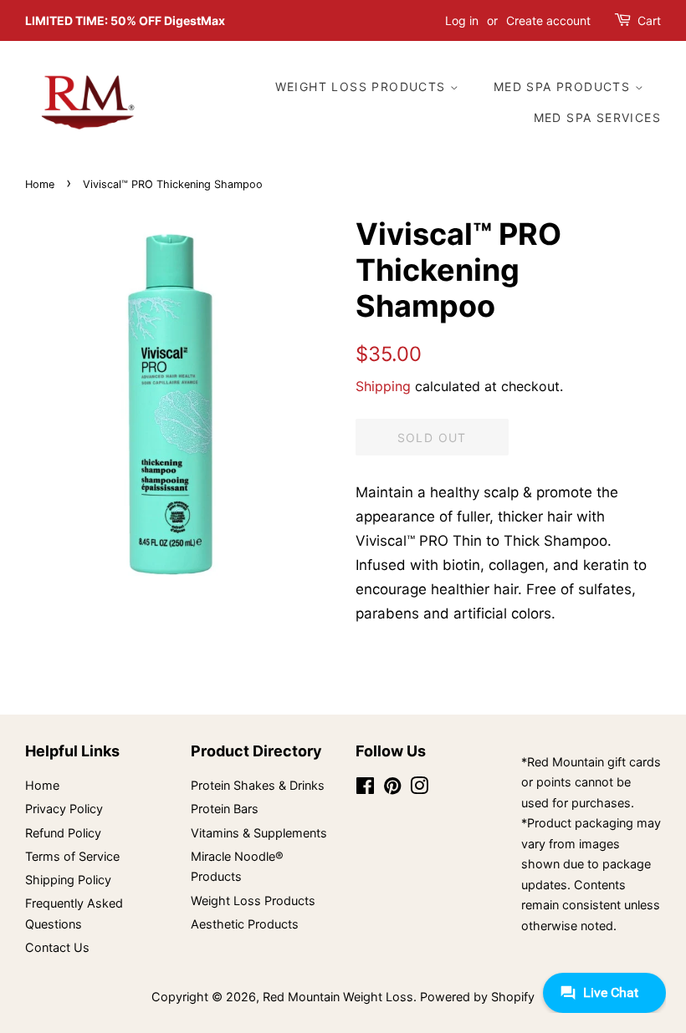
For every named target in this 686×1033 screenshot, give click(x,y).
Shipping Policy (68, 880)
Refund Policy (63, 833)
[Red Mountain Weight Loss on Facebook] (365, 788)
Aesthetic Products (245, 924)
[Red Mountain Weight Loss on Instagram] (419, 788)
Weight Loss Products (362, 86)
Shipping (383, 386)
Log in (462, 20)
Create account (548, 20)
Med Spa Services (597, 117)
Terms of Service (72, 856)
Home (39, 184)
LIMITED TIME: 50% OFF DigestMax (125, 20)
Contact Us (57, 947)
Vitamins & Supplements (259, 833)
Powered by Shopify (477, 997)
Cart (649, 20)
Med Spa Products (564, 86)
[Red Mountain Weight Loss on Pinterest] (392, 788)
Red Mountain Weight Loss (338, 997)
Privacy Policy (64, 808)
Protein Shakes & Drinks (258, 785)
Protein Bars (225, 808)
